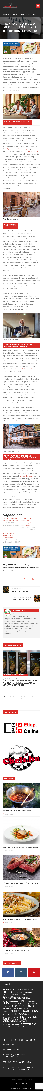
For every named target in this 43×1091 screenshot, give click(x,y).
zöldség (15, 1025)
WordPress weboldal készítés (21, 1088)
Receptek (31, 567)
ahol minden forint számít (22, 369)
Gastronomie (8, 996)
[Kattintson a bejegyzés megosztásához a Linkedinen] (33, 579)
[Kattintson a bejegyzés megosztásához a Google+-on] (25, 579)
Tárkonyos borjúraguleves (17, 950)
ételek (21, 1027)
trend (15, 1019)
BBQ (32, 989)
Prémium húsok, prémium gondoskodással (14, 1055)
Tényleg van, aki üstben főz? (17, 811)
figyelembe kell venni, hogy (17, 149)
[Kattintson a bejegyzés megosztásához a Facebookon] (10, 579)
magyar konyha (9, 1008)
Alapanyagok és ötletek (15, 675)
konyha (6, 1006)
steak (10, 1014)
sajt (4, 1014)
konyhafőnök (20, 567)
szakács (22, 1013)
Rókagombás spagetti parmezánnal (20, 919)
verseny (6, 1025)
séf (37, 567)
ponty (29, 1008)
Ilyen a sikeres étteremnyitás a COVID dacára (8, 535)
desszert (29, 992)
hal (22, 1001)
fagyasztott (17, 994)
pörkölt (6, 1011)
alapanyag (9, 989)
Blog (5, 565)
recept (15, 1011)
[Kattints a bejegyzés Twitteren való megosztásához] (18, 579)
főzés (26, 994)
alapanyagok (23, 989)
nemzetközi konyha (31, 151)
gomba (34, 999)
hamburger (30, 1001)
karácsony (22, 1003)
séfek (32, 1016)
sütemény (7, 1019)
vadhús (23, 1019)
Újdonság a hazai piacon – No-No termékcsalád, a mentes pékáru (21, 683)
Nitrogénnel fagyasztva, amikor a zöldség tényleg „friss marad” (25, 14)
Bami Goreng (8, 1045)
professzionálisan (26, 476)
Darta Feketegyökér (12, 1050)
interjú (13, 1003)
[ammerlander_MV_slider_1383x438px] (21, 48)
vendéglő (33, 1022)
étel (14, 1027)
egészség (6, 994)
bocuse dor (18, 992)
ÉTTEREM (12, 565)
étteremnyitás (22, 565)
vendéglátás (8, 570)
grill (5, 1001)
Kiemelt (33, 1003)
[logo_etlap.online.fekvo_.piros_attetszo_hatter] (21, 728)
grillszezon (14, 1001)
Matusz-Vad (19, 610)
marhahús (21, 1008)
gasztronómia (8, 567)
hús (6, 1003)
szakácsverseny (10, 1017)
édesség (7, 1027)
